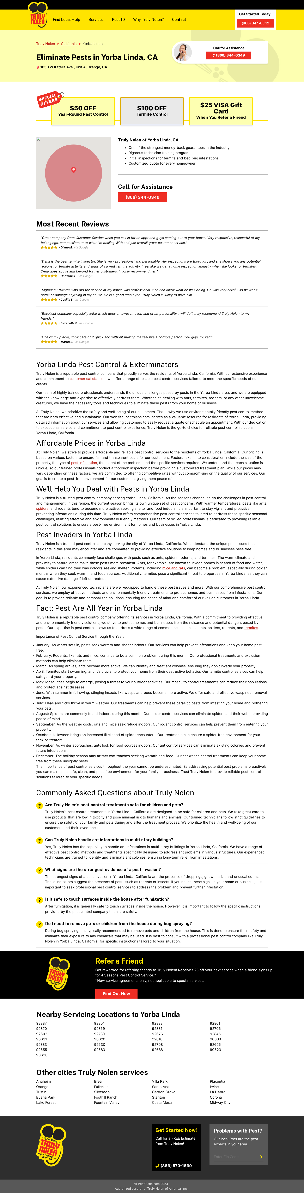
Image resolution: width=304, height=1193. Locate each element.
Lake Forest (46, 1102)
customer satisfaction (87, 379)
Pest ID (118, 19)
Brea (98, 1081)
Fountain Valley (106, 1102)
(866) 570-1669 (176, 1165)
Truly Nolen (45, 44)
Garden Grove (163, 1092)
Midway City (220, 1102)
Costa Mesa (162, 1102)
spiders (42, 508)
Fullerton (101, 1087)
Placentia (217, 1081)
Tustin (41, 1092)
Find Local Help (66, 19)
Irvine (214, 1087)
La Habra (217, 1092)
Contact (179, 19)
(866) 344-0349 (230, 55)
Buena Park (45, 1097)
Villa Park (160, 1081)
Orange (42, 1087)
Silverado (102, 1092)
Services (96, 19)
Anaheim (43, 1081)
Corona (216, 1097)
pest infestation (84, 463)
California (69, 44)
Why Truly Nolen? (148, 19)
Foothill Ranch (105, 1097)
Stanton (158, 1097)
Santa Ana (160, 1087)
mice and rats (173, 568)
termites (251, 628)
